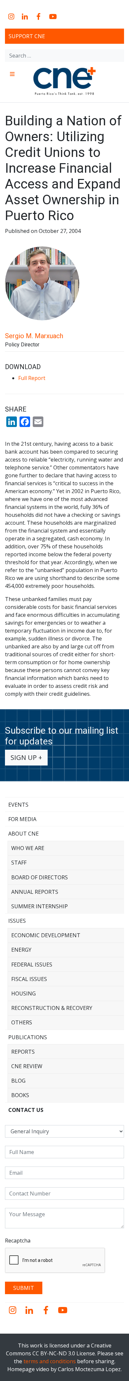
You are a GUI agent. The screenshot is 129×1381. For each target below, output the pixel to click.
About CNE (23, 833)
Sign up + (26, 757)
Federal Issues (31, 964)
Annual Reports (34, 891)
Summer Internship (39, 906)
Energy (21, 949)
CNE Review (26, 1066)
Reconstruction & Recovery (51, 1008)
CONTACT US (25, 1110)
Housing (23, 993)
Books (20, 1095)
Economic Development (45, 935)
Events (18, 804)
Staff (18, 862)
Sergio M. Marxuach (34, 336)
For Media (22, 819)
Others (21, 1022)
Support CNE (27, 36)
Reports (23, 1051)
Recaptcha (17, 1240)
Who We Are (27, 848)
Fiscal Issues (29, 979)
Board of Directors (39, 877)
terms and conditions (49, 1361)
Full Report (31, 378)
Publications (27, 1037)
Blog (18, 1080)
